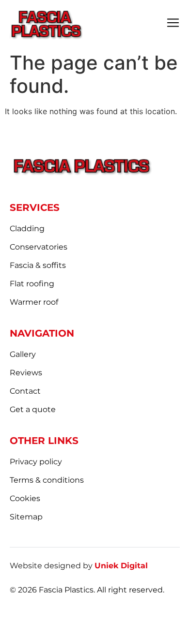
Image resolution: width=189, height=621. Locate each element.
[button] (173, 23)
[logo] (46, 24)
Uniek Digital (121, 565)
